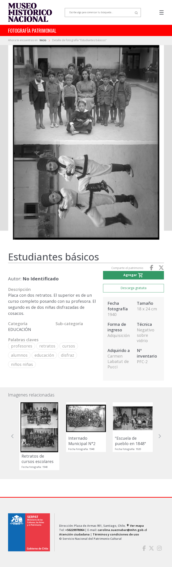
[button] (12, 436)
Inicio (43, 40)
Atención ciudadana (74, 534)
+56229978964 (74, 530)
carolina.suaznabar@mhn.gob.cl (122, 530)
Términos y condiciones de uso (116, 534)
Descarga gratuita (133, 288)
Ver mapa (135, 526)
